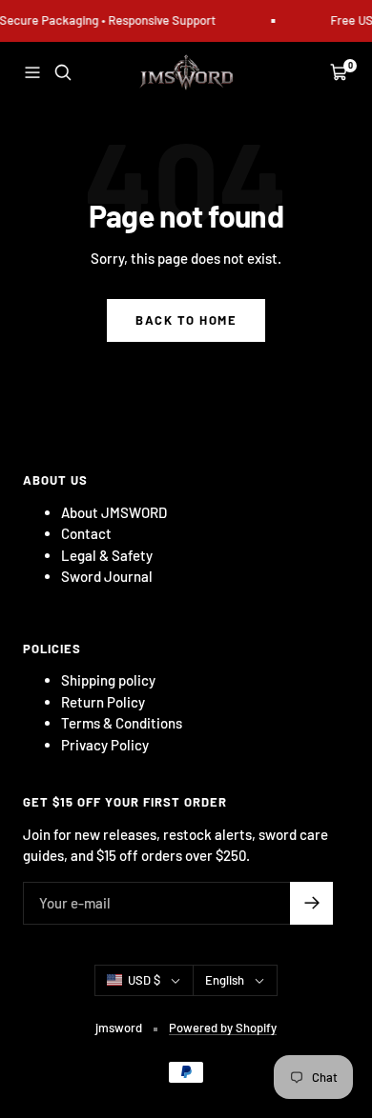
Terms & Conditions (121, 722)
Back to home (186, 320)
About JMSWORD (114, 512)
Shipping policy (108, 680)
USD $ (144, 980)
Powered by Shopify (223, 1027)
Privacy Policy (105, 744)
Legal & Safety (107, 555)
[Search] (62, 72)
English (224, 980)
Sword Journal (107, 576)
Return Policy (103, 701)
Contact (86, 533)
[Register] (311, 903)
